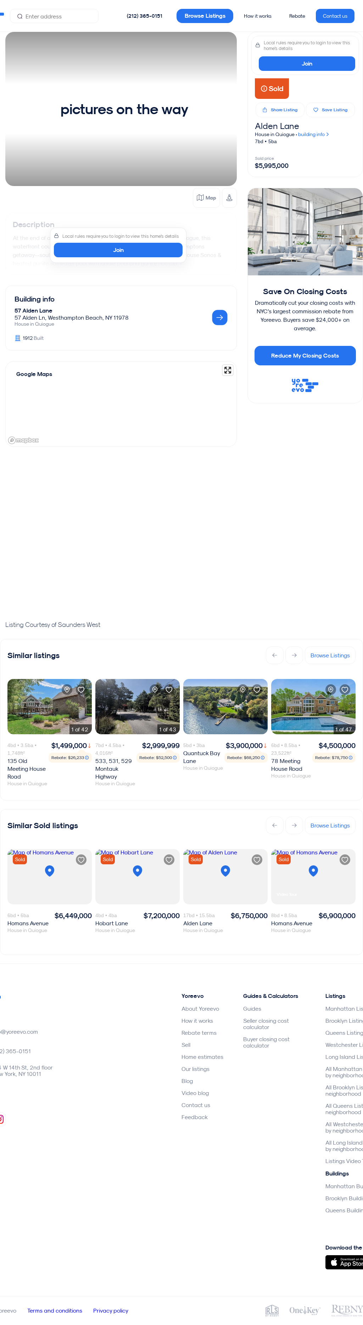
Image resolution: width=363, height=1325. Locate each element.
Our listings (196, 1069)
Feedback (195, 1117)
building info (312, 134)
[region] (121, 404)
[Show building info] (220, 318)
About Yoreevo (200, 1008)
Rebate (297, 16)
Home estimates (202, 1057)
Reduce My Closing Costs (305, 355)
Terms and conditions (54, 1310)
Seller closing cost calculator (266, 1023)
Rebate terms (199, 1032)
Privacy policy (110, 1310)
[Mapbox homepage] (23, 440)
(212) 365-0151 (144, 16)
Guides (252, 1008)
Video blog (195, 1093)
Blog (187, 1081)
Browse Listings (205, 15)
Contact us (335, 16)
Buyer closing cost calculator (266, 1042)
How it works (258, 16)
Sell (186, 1045)
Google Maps (34, 374)
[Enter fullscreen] (228, 370)
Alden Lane (277, 126)
